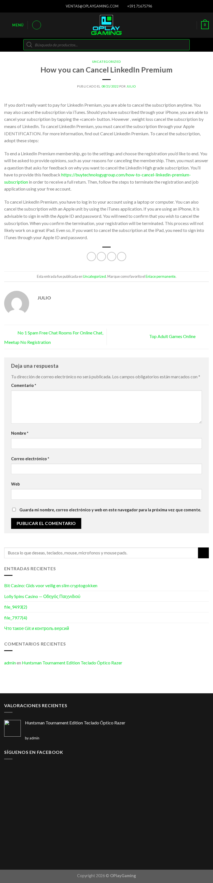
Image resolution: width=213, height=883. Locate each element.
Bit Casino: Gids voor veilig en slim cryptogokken (50, 585)
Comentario (23, 385)
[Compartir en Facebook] (101, 256)
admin (10, 662)
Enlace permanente (161, 276)
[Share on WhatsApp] (91, 256)
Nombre (19, 433)
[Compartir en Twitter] (111, 256)
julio (131, 86)
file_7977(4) (15, 617)
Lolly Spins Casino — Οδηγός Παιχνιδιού (42, 596)
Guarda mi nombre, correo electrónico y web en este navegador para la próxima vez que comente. (110, 509)
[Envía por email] (121, 256)
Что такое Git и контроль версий (36, 628)
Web (15, 484)
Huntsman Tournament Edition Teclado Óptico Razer (72, 662)
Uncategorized (106, 61)
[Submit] (203, 552)
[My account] (36, 25)
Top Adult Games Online (172, 336)
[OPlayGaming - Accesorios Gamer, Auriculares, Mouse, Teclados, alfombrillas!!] (106, 25)
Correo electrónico (30, 458)
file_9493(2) (15, 606)
